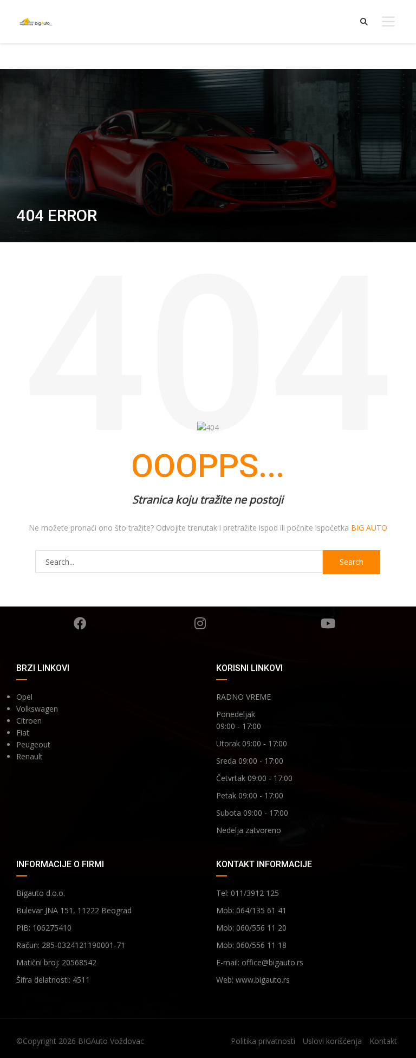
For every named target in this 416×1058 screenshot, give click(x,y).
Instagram (200, 623)
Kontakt (383, 1041)
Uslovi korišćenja (332, 1041)
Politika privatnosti (263, 1041)
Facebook (80, 623)
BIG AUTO (369, 527)
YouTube (327, 623)
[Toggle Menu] (388, 21)
